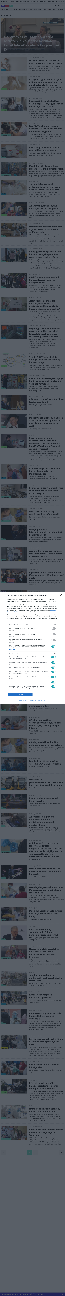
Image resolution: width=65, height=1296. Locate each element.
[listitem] (32, 625)
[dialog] (32, 648)
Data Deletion (23, 700)
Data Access (32, 700)
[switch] (53, 628)
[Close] (61, 595)
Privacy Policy (42, 700)
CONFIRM (20, 694)
